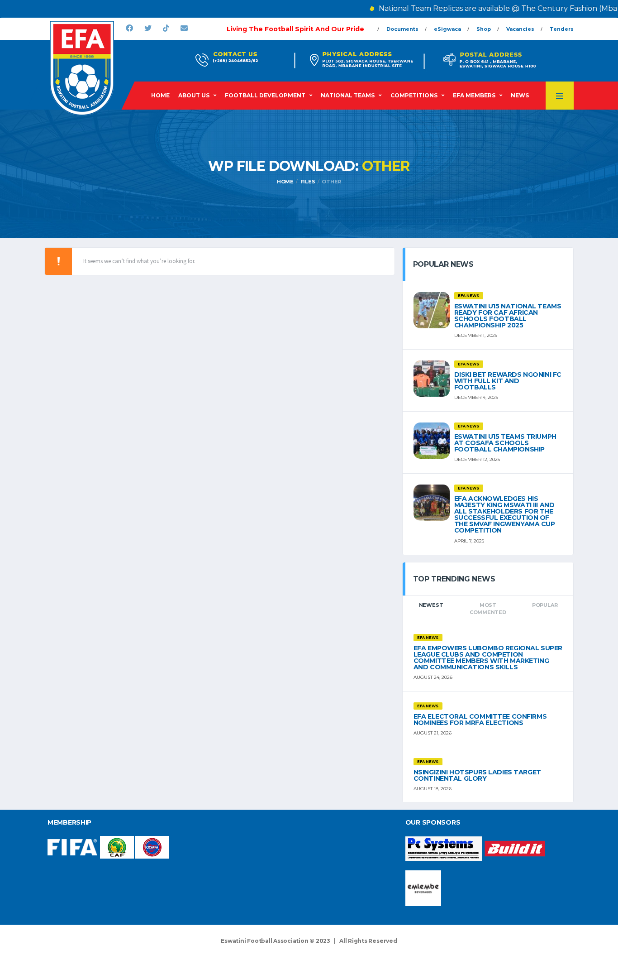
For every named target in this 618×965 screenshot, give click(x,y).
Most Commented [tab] (488, 609)
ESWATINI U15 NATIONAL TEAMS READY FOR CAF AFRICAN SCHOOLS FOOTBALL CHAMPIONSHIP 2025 (507, 315)
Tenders (562, 29)
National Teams (348, 95)
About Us (193, 95)
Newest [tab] (431, 605)
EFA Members (474, 95)
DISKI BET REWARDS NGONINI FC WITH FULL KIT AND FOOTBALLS (507, 380)
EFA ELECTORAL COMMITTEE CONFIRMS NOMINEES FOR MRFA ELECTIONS (480, 719)
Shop (483, 29)
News (520, 95)
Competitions (413, 95)
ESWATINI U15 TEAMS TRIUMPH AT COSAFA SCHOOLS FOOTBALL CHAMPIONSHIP (505, 442)
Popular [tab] (544, 605)
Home (160, 95)
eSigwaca (447, 29)
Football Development (265, 95)
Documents (402, 29)
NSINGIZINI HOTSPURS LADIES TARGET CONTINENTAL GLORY (477, 775)
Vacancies (520, 29)
